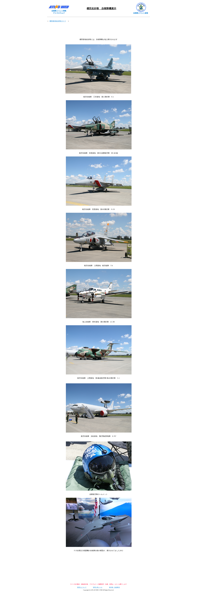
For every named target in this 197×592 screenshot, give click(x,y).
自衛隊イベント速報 (140, 13)
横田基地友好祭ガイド (58, 21)
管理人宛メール (97, 587)
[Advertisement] (98, 30)
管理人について (81, 587)
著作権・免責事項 (114, 587)
